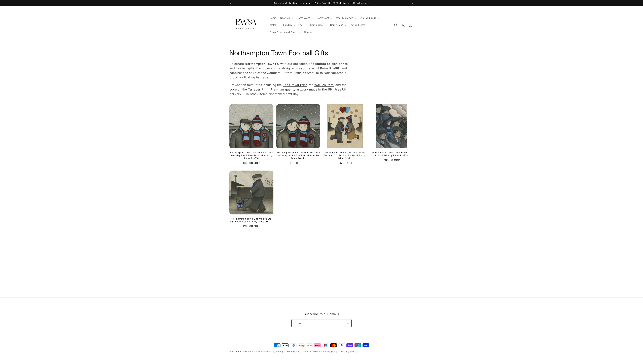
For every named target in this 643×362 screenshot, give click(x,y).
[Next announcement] (412, 3)
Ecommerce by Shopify (272, 351)
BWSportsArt (244, 351)
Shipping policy (348, 351)
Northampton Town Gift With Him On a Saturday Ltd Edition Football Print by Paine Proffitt (251, 155)
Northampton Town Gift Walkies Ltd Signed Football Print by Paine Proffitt (251, 220)
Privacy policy (330, 351)
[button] (286, 17)
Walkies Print (324, 85)
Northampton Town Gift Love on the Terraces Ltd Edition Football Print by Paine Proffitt (345, 155)
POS (254, 351)
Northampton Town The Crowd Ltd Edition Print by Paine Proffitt (391, 154)
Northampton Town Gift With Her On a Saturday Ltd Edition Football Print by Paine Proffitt (298, 155)
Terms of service (312, 351)
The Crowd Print (295, 85)
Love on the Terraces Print (249, 89)
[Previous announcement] (230, 3)
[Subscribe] (347, 323)
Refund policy (293, 351)
